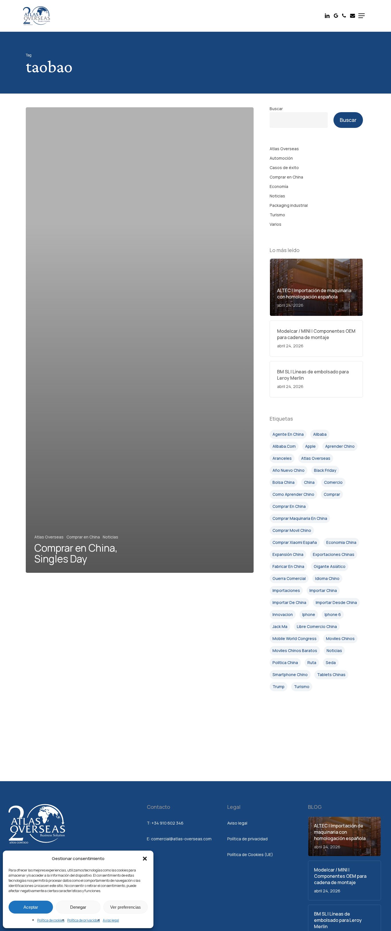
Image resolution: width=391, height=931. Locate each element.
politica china (285, 662)
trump (278, 686)
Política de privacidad (83, 920)
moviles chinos (340, 638)
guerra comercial (289, 578)
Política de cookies (50, 920)
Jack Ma (279, 626)
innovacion (282, 614)
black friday (325, 470)
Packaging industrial (289, 205)
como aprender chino (293, 494)
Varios (275, 224)
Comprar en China (83, 537)
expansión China (287, 554)
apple (310, 446)
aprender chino (340, 446)
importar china (323, 590)
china (309, 482)
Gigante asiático (329, 566)
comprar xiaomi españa (294, 542)
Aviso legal (111, 920)
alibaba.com (284, 446)
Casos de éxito (284, 167)
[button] (145, 858)
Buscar (276, 108)
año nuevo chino (288, 470)
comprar (332, 494)
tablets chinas (331, 674)
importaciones (286, 590)
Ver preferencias (125, 907)
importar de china (289, 602)
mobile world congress (294, 638)
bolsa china (283, 482)
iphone (308, 614)
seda (331, 662)
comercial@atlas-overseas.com (181, 838)
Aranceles (282, 458)
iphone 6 (333, 614)
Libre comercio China (317, 626)
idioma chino (327, 578)
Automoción (281, 158)
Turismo (277, 214)
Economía (279, 186)
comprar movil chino (291, 530)
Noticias (110, 537)
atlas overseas (315, 458)
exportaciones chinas (333, 554)
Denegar (78, 907)
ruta (311, 662)
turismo (301, 686)
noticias (334, 650)
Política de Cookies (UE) (250, 854)
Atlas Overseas (49, 537)
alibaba (320, 434)
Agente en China (288, 434)
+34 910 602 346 (167, 823)
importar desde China (336, 602)
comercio (333, 482)
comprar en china (289, 506)
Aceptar (30, 907)
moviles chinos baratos (294, 650)
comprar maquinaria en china (299, 518)
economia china (341, 542)
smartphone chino (290, 674)
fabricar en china (288, 566)
